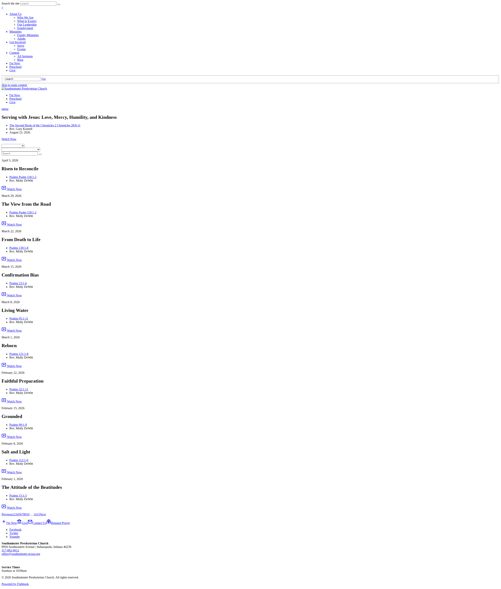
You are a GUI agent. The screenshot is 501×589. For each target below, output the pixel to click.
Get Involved (17, 42)
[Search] (58, 4)
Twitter (13, 533)
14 (35, 514)
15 (38, 514)
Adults (21, 38)
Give (12, 70)
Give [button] (22, 523)
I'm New (14, 63)
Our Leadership (27, 24)
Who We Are (25, 17)
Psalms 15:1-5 (18, 495)
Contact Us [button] (37, 523)
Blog (20, 59)
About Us (15, 14)
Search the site (10, 3)
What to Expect (26, 21)
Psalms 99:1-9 (18, 424)
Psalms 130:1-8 (18, 247)
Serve (20, 45)
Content (14, 52)
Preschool (15, 66)
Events (21, 49)
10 (28, 514)
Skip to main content (14, 85)
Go (44, 78)
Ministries (15, 31)
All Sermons (25, 56)
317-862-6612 (10, 550)
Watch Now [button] (9, 139)
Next (43, 514)
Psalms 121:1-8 (18, 354)
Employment (25, 28)
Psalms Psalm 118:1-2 (22, 177)
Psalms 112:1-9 (18, 460)
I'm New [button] (9, 523)
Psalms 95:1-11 (18, 318)
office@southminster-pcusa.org (21, 554)
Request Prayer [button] (58, 523)
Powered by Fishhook (15, 584)
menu (5, 109)
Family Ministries (28, 35)
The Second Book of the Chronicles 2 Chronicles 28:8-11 (44, 125)
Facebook (15, 529)
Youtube (14, 536)
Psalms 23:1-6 (18, 283)
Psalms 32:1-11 (18, 389)
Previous (7, 514)
